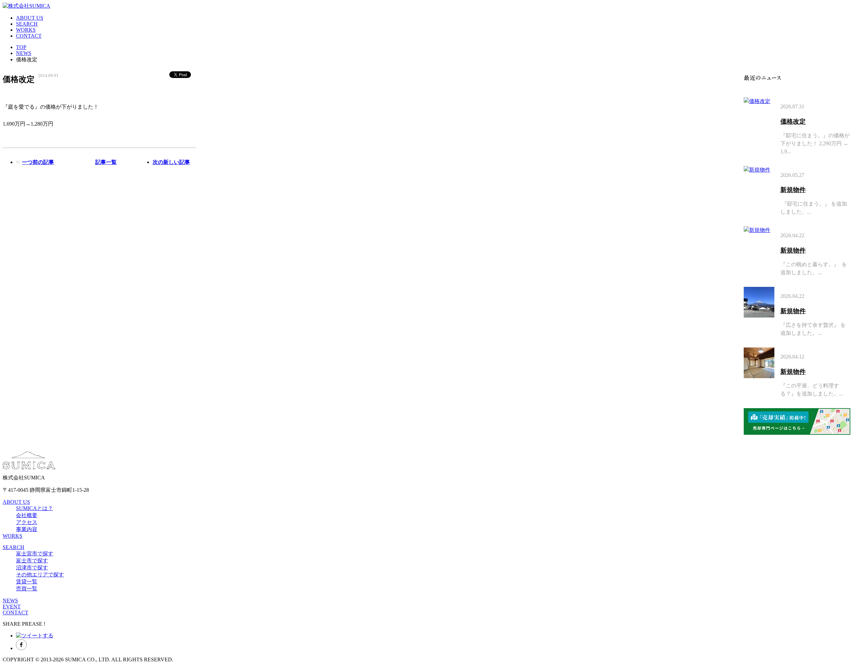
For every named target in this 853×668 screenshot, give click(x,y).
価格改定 (793, 121)
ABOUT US (29, 18)
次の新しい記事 (171, 162)
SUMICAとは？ (34, 508)
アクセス (26, 522)
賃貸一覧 (26, 581)
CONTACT (29, 36)
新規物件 (793, 189)
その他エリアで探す (40, 574)
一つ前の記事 (38, 162)
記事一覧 (106, 162)
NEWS (23, 53)
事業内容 (26, 529)
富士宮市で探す (34, 553)
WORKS (26, 30)
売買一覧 (26, 588)
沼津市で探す (32, 567)
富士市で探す (32, 560)
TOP (21, 47)
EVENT (12, 606)
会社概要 (26, 515)
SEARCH (27, 24)
